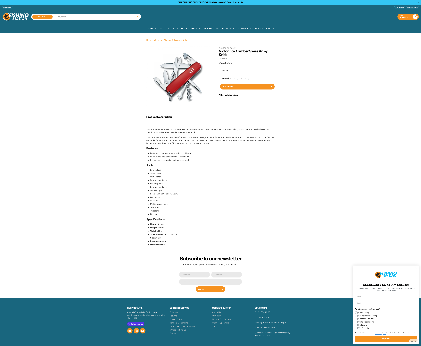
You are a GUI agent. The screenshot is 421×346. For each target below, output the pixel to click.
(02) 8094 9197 (7, 7)
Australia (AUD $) (412, 7)
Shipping (174, 312)
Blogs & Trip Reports (221, 319)
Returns (173, 316)
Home (149, 40)
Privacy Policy (176, 319)
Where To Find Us (178, 330)
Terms (384, 334)
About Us (216, 312)
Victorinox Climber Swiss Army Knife (170, 40)
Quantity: (226, 78)
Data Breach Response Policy (183, 326)
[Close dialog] (416, 268)
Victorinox (223, 59)
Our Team (216, 316)
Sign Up (386, 338)
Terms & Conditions (179, 323)
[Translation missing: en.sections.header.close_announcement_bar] (418, 2)
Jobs (214, 326)
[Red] (234, 70)
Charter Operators (220, 323)
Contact (173, 333)
